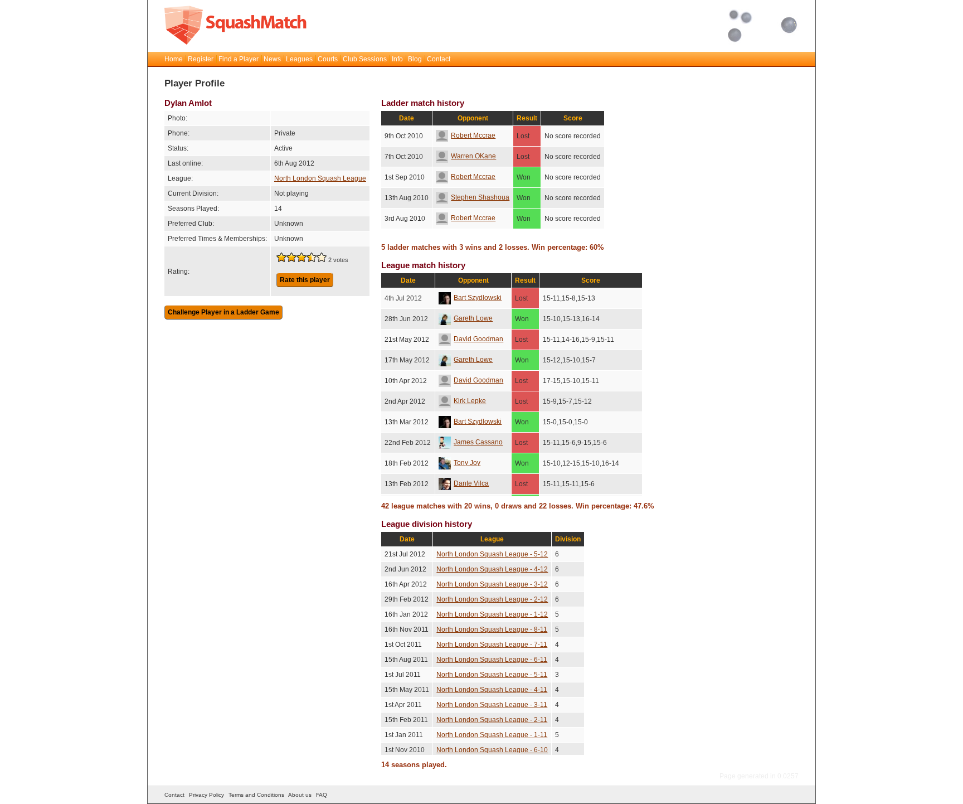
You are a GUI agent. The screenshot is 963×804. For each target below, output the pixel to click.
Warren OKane (473, 156)
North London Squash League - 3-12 (492, 584)
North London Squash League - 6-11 (491, 659)
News (272, 59)
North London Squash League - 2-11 (491, 720)
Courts (328, 59)
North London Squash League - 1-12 (492, 614)
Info (397, 59)
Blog (415, 59)
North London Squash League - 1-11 (491, 735)
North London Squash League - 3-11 (491, 705)
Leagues (299, 59)
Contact (438, 59)
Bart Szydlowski (478, 298)
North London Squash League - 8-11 (491, 629)
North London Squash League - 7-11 (491, 644)
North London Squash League (320, 178)
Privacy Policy (206, 795)
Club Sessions (365, 59)
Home (173, 59)
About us (300, 795)
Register (200, 59)
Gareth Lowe (473, 318)
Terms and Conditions (256, 795)
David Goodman (478, 339)
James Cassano (478, 442)
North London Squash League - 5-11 (491, 675)
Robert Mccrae (473, 135)
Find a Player (238, 59)
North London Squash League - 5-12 (492, 554)
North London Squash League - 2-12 (492, 599)
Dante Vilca (471, 483)
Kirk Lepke (470, 401)
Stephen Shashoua (480, 197)
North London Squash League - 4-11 (491, 690)
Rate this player (305, 280)
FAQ (321, 795)
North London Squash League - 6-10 (492, 750)
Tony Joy (467, 463)
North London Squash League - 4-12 (492, 569)
